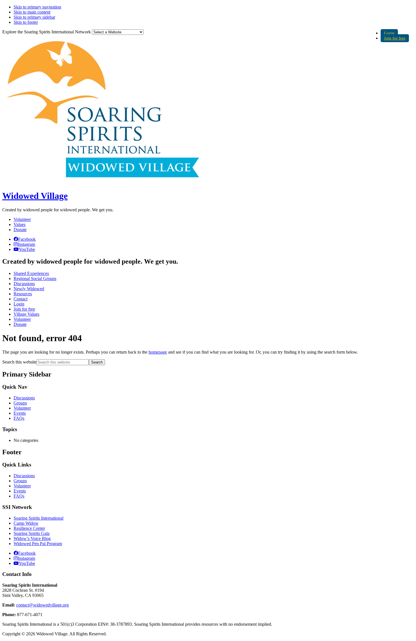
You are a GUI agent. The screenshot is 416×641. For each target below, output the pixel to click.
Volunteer (22, 219)
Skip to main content (32, 12)
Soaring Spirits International (38, 518)
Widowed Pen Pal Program (38, 543)
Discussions (24, 397)
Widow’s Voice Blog (32, 538)
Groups (20, 403)
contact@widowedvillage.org (42, 605)
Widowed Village (35, 196)
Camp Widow (26, 523)
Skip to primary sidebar (34, 17)
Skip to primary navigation (37, 7)
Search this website (19, 362)
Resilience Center (29, 528)
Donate (20, 229)
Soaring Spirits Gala (32, 533)
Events (20, 413)
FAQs (19, 418)
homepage (158, 352)
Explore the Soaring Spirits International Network (46, 31)
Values (19, 224)
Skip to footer (26, 22)
